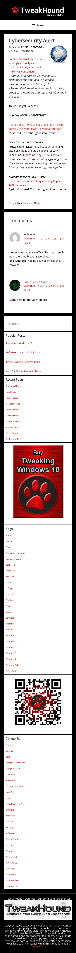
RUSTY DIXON (32, 281)
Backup (9, 541)
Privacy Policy (38, 946)
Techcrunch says (33, 155)
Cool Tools (10, 564)
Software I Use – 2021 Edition (23, 352)
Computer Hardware (15, 553)
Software (10, 617)
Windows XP (11, 670)
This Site (10, 623)
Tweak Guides (12, 839)
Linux (8, 582)
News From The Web (15, 803)
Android (9, 535)
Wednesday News (14, 439)
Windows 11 (11, 647)
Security (9, 611)
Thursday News (13, 386)
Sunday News (12, 427)
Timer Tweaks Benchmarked (23, 361)
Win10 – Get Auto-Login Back (23, 371)
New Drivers (11, 392)
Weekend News (13, 403)
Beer (8, 547)
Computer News (31, 203)
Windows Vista (12, 664)
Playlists (9, 600)
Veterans (10, 635)
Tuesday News (12, 415)
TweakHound (38, 11)
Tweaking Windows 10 (19, 343)
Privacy (9, 606)
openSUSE (10, 594)
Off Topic (10, 588)
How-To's (10, 576)
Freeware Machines (15, 786)
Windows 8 (11, 659)
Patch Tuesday (13, 397)
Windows (10, 851)
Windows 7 (11, 653)
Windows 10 (11, 641)
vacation (10, 629)
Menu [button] (40, 25)
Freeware (10, 570)
